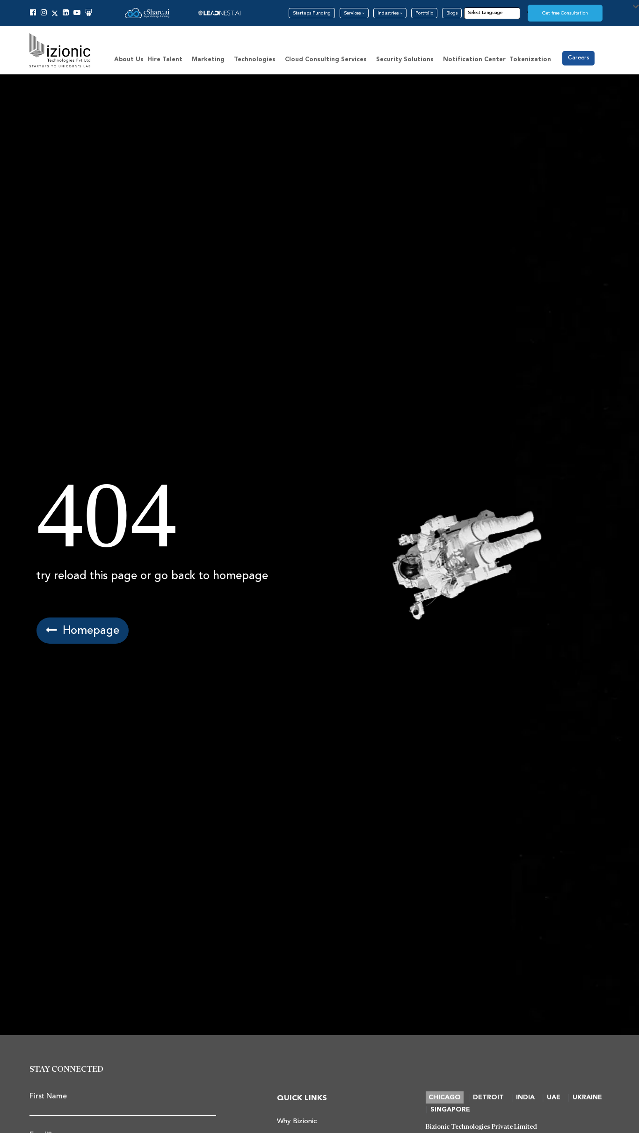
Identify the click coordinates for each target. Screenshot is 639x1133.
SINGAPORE (450, 1109)
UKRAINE (587, 1097)
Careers (578, 57)
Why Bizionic (297, 1121)
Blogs (451, 13)
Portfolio (424, 13)
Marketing (208, 59)
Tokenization (530, 59)
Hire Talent (164, 59)
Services (353, 13)
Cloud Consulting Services (326, 59)
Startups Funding (312, 13)
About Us (129, 59)
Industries (389, 13)
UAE (553, 1097)
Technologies (255, 59)
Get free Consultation (565, 13)
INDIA (525, 1097)
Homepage (89, 630)
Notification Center (474, 59)
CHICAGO (444, 1097)
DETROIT (488, 1097)
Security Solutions (405, 59)
